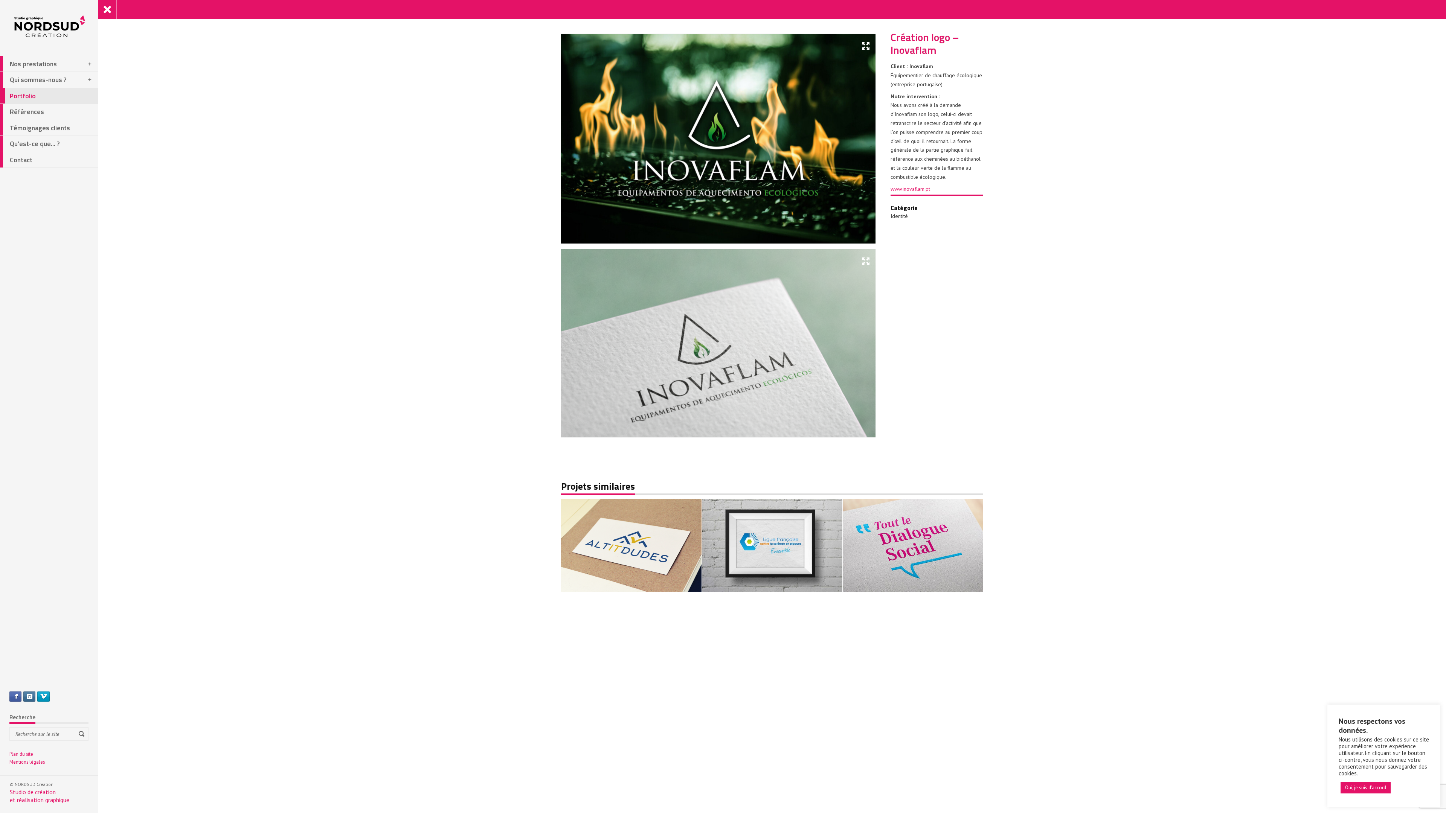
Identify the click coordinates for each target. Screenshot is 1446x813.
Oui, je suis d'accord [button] (1365, 787)
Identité (899, 216)
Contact (21, 160)
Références (27, 112)
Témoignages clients (40, 128)
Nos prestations (33, 64)
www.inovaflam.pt (910, 189)
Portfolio (23, 96)
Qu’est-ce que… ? (35, 144)
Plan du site (21, 754)
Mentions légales (27, 762)
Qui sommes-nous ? (38, 80)
